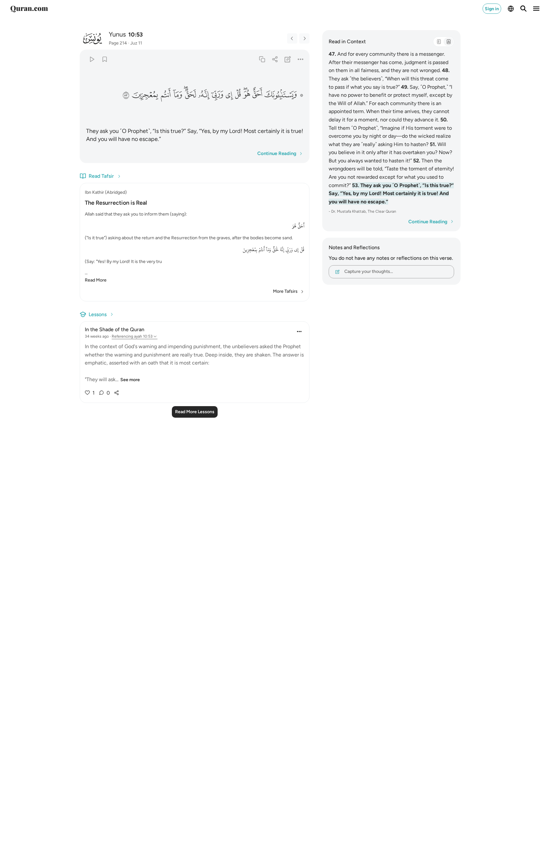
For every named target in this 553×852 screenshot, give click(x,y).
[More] (300, 59)
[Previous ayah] (292, 38)
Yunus (117, 34)
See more (130, 379)
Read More (96, 280)
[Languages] (510, 8)
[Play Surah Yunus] (91, 59)
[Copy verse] (262, 59)
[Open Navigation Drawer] (536, 8)
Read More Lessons (194, 411)
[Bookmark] (104, 59)
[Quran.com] (29, 8)
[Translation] (448, 41)
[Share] (274, 59)
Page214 (118, 43)
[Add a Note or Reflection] (287, 59)
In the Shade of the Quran (114, 329)
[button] (283, 95)
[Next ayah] (304, 38)
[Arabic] (439, 41)
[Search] (523, 8)
